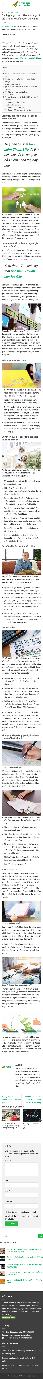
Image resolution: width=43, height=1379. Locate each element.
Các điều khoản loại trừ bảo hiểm (16, 92)
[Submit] (40, 1236)
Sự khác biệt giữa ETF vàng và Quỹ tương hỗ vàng (24, 1281)
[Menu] (3, 4)
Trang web (9, 1201)
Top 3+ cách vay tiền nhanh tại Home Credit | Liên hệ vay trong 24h (24, 1250)
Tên (7, 1180)
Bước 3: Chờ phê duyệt (16, 107)
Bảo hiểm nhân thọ (11, 12)
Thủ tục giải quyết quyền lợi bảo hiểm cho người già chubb (21, 98)
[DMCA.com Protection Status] (8, 1317)
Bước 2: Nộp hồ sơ (14, 105)
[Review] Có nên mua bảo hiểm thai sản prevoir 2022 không (33, 1099)
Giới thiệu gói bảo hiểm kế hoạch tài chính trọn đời (21, 75)
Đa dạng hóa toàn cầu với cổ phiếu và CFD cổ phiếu (25, 1258)
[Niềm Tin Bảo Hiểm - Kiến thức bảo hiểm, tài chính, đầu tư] (21, 4)
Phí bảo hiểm (9, 94)
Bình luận (9, 1160)
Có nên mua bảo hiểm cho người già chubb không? (20, 80)
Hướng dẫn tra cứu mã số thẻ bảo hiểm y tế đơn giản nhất (11, 1099)
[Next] (41, 1120)
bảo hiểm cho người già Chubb (28, 58)
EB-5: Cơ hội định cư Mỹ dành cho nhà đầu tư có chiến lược (25, 1273)
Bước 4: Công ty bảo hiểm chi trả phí (21, 110)
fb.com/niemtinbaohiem (22, 1338)
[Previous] (2, 1120)
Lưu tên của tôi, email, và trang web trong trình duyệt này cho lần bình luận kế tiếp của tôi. (21, 1215)
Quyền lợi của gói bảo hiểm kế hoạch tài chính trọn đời (21, 88)
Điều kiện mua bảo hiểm (13, 84)
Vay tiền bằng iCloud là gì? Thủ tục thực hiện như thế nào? (24, 1266)
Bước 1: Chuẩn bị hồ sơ (16, 102)
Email (7, 1191)
